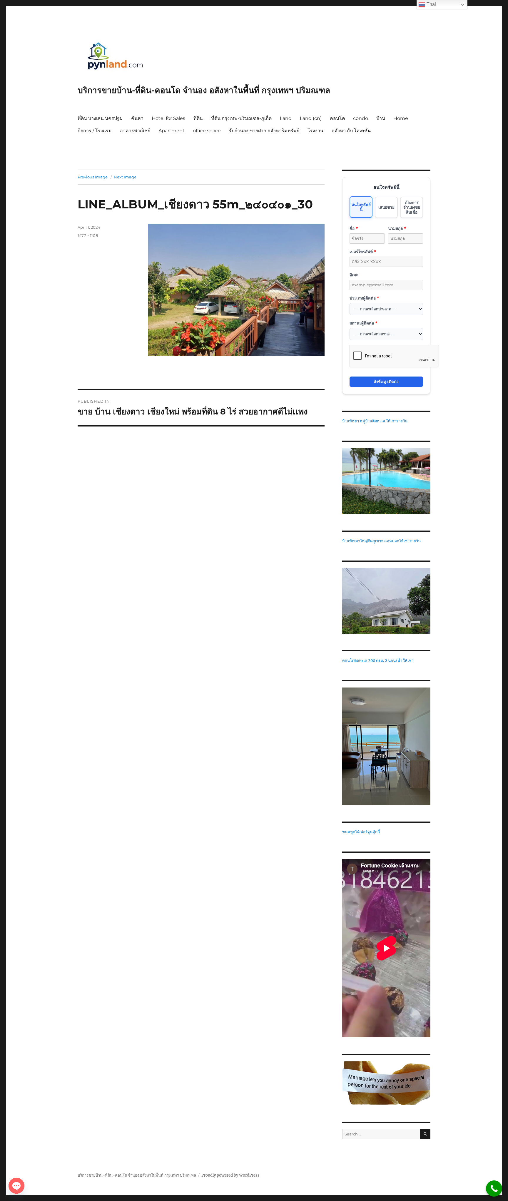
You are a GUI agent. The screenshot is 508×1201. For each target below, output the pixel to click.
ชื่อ (354, 228)
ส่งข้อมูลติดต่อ (386, 381)
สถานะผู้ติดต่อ (363, 323)
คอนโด (337, 118)
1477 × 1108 (88, 235)
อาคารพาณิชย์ (135, 130)
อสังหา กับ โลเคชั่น (351, 130)
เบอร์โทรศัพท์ (363, 251)
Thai (430, 4)
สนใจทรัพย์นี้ (361, 207)
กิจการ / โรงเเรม (95, 130)
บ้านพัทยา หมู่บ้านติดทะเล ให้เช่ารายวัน (374, 421)
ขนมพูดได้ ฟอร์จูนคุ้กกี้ (361, 831)
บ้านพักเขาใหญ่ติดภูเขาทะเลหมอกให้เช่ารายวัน (381, 540)
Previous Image (93, 177)
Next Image (125, 177)
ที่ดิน (198, 118)
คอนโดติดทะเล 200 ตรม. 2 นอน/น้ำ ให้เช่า (377, 660)
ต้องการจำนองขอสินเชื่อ (411, 207)
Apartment (171, 130)
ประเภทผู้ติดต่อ (364, 298)
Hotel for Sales (168, 118)
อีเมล (354, 274)
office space (207, 130)
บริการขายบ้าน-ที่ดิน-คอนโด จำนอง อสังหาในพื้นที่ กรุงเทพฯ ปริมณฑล (204, 90)
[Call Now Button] (494, 1188)
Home (400, 118)
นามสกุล (397, 228)
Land (286, 118)
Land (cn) (311, 118)
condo (360, 118)
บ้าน (380, 118)
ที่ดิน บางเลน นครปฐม (100, 118)
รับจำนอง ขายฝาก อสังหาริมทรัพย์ (264, 130)
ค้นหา (137, 118)
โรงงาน (315, 130)
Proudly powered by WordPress (230, 1175)
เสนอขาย (386, 207)
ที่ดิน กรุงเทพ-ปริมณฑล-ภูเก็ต (241, 118)
